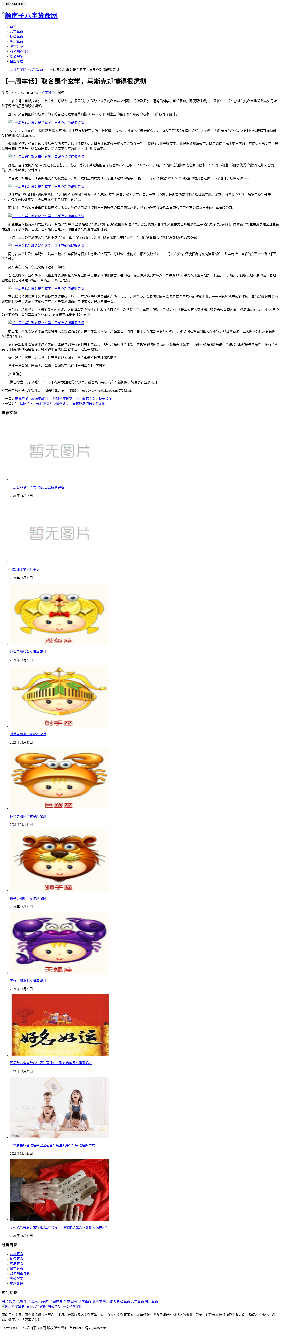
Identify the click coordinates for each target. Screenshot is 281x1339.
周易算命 (16, 41)
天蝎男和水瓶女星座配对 (28, 981)
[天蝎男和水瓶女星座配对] (59, 973)
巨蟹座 (54, 1301)
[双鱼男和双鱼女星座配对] (59, 644)
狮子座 (97, 1301)
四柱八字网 (18, 69)
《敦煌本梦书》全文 (24, 569)
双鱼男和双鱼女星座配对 (28, 652)
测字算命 (16, 46)
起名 (12, 1301)
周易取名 (109, 1301)
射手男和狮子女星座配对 (28, 734)
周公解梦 (16, 56)
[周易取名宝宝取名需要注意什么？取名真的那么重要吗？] (59, 1055)
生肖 (27, 1301)
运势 (19, 1301)
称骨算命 (16, 36)
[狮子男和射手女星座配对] (59, 890)
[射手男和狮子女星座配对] (59, 726)
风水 (34, 1301)
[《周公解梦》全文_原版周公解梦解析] (59, 479)
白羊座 (44, 1301)
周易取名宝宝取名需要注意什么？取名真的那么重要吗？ (51, 1063)
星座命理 (16, 61)
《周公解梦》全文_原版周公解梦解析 (37, 487)
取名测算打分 (20, 51)
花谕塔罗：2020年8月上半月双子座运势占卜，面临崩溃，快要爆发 (63, 398)
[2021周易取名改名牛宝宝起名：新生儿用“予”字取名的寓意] (59, 1137)
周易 (5, 1301)
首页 (13, 27)
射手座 (65, 1301)
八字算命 (16, 32)
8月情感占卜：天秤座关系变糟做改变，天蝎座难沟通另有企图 (60, 403)
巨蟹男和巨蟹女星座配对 (28, 816)
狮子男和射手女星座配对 (28, 898)
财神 (74, 1301)
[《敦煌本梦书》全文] (59, 561)
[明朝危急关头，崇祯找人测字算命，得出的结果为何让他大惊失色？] (59, 1219)
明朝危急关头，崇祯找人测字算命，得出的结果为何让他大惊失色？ (59, 1227)
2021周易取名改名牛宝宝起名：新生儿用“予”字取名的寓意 (52, 1145)
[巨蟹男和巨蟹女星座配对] (59, 808)
